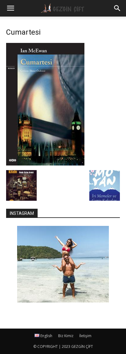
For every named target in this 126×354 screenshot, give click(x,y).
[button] (117, 8)
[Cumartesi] (45, 163)
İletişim (85, 335)
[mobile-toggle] (10, 8)
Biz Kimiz (65, 335)
